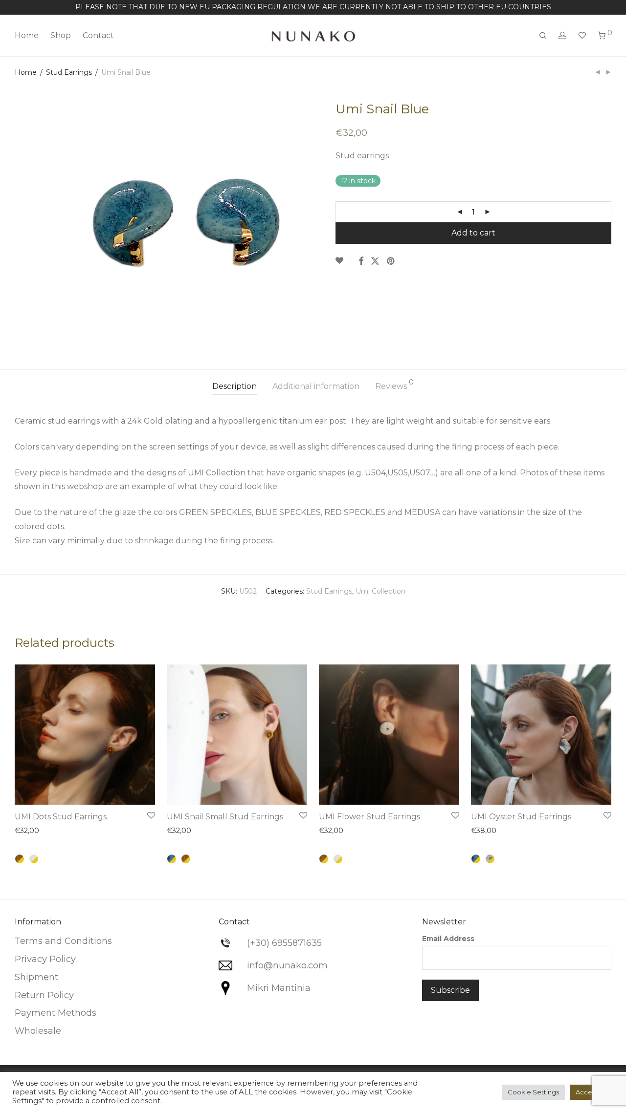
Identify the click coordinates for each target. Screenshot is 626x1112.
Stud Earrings (69, 72)
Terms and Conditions (63, 941)
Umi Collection (380, 591)
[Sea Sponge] (19, 859)
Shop (60, 35)
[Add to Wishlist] (343, 261)
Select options (123, 791)
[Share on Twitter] (375, 261)
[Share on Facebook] (360, 261)
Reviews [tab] (394, 385)
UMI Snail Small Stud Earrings (225, 816)
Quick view (37, 832)
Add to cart (473, 232)
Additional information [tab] (315, 386)
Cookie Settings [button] (533, 1092)
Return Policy (44, 995)
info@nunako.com (287, 965)
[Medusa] (490, 859)
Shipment (36, 977)
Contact (98, 35)
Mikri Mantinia (279, 988)
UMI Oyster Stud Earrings (521, 816)
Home (27, 35)
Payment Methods (55, 1012)
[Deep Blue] (172, 859)
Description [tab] (234, 386)
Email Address (448, 938)
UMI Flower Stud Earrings (369, 816)
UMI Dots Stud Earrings (61, 816)
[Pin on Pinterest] (391, 261)
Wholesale (38, 1031)
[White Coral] (34, 859)
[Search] (543, 35)
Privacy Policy (45, 959)
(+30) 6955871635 (284, 943)
